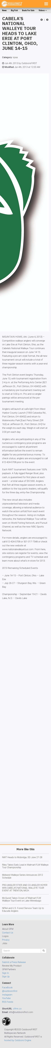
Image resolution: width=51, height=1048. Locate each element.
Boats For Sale (28, 10)
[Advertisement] (25, 729)
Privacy (5, 939)
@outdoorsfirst (9, 991)
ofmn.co (17, 1008)
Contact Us (7, 932)
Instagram (7, 994)
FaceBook (7, 987)
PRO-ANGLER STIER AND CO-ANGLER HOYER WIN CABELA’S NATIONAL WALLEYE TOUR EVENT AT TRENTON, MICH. (24, 888)
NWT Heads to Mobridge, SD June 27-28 (22, 857)
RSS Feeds (7, 1002)
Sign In (5, 973)
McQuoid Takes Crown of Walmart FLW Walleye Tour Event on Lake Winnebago (21, 899)
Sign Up (6, 976)
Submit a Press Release (14, 962)
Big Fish (14, 10)
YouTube (6, 998)
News (4, 10)
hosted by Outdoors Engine (17, 1040)
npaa (15, 57)
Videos (42, 10)
